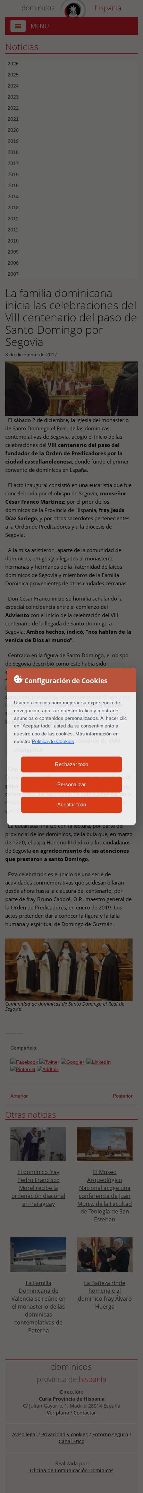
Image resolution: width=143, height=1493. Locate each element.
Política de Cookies (53, 741)
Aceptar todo (71, 804)
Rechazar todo (71, 764)
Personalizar (71, 784)
